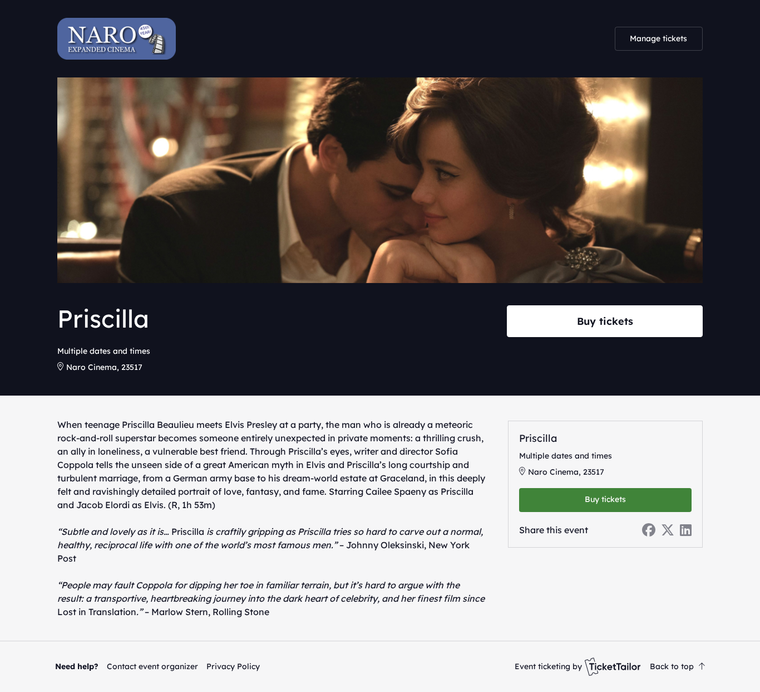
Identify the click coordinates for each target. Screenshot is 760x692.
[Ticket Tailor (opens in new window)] (612, 666)
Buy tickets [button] (605, 321)
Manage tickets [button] (658, 38)
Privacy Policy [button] (233, 666)
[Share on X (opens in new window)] (667, 530)
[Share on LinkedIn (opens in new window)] (686, 530)
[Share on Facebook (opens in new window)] (648, 530)
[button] (152, 666)
